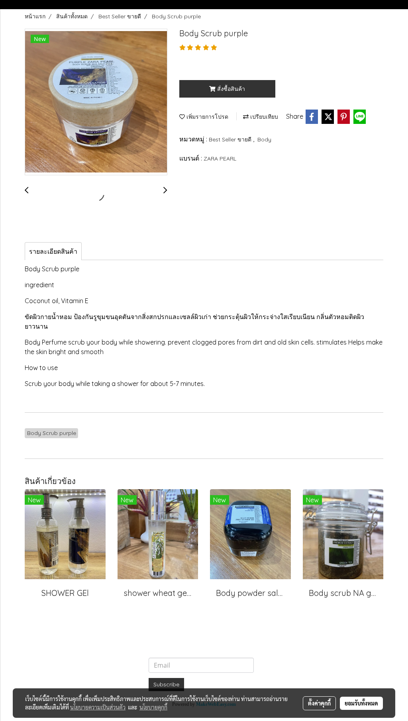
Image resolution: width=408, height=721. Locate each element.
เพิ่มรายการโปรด (206, 116)
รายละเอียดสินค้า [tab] (53, 251)
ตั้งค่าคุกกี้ (319, 703)
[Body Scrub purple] (96, 102)
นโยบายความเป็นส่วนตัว (98, 707)
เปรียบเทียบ (263, 116)
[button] (376, 4)
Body (264, 139)
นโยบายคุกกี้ (153, 707)
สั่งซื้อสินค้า (230, 88)
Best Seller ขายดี (231, 139)
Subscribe (166, 684)
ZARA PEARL (220, 158)
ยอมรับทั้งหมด (361, 703)
